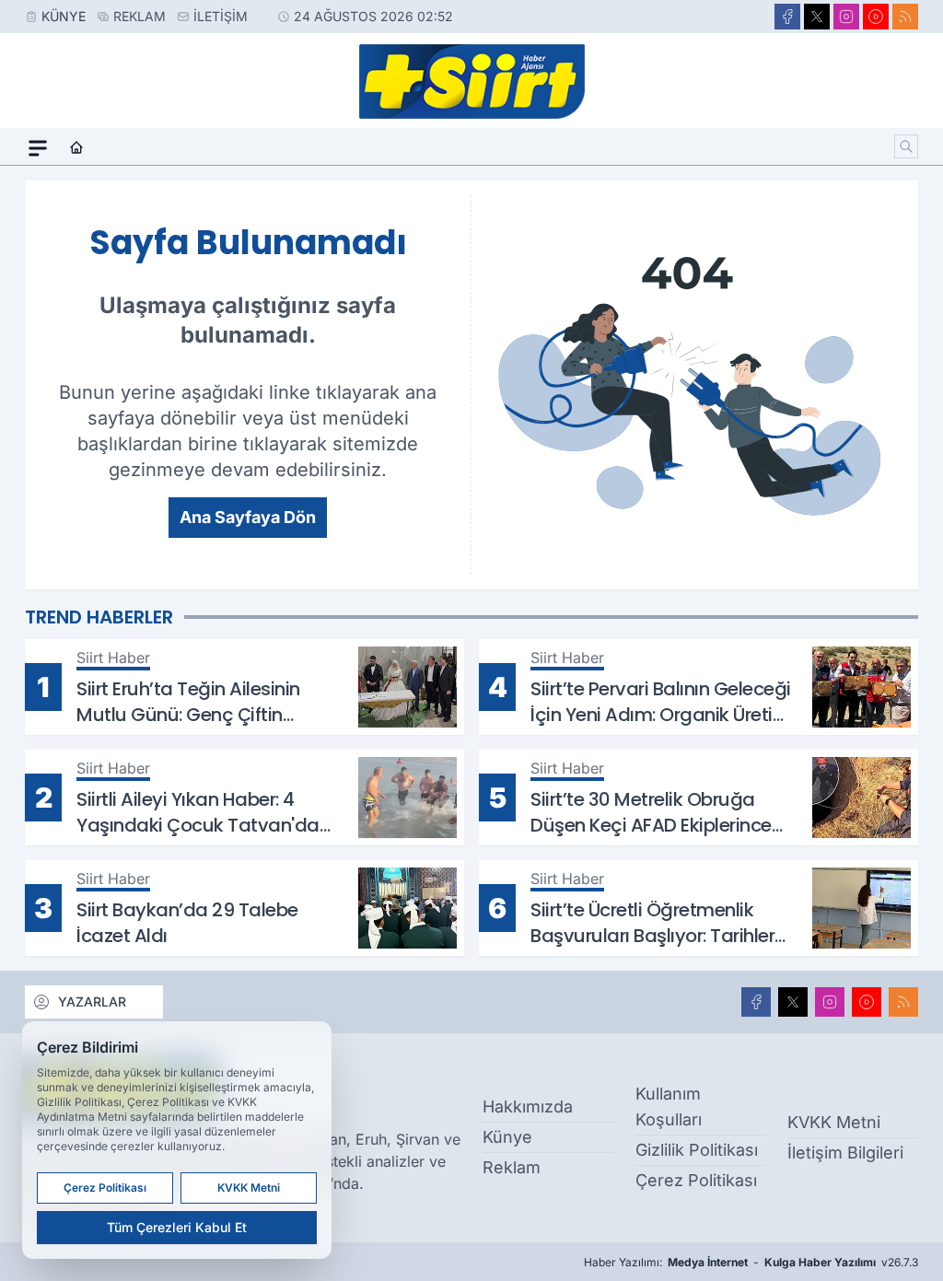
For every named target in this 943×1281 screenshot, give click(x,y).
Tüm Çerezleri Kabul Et (177, 1227)
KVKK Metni (833, 1122)
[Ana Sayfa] (76, 148)
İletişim (220, 16)
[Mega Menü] (38, 148)
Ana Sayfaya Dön (248, 517)
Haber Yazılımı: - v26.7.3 (751, 1262)
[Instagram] (846, 16)
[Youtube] (876, 16)
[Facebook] (787, 16)
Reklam (139, 16)
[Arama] (906, 146)
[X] (817, 16)
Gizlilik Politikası (696, 1149)
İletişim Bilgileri (845, 1152)
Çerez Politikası (696, 1180)
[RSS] (905, 16)
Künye (63, 16)
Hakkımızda (528, 1106)
